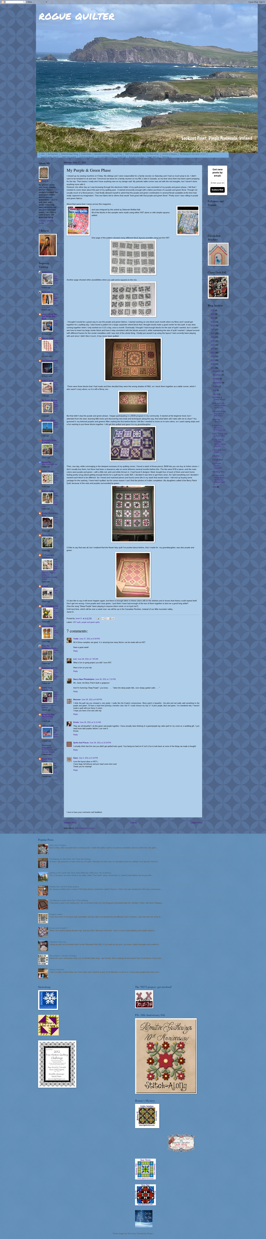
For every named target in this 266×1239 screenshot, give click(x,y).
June (215, 394)
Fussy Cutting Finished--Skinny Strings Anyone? (219, 443)
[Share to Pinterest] (113, 618)
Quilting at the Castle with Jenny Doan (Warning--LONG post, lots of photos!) (80, 873)
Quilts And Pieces (81, 743)
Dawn (75, 758)
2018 (213, 341)
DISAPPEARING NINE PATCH (56, 408)
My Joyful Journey (49, 400)
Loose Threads (48, 471)
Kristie (76, 722)
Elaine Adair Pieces (47, 760)
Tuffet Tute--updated (132, 154)
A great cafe (56, 590)
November (217, 375)
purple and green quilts (91, 622)
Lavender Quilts (48, 420)
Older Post (196, 822)
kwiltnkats (46, 292)
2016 (213, 349)
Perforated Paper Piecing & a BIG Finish (219, 413)
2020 (213, 333)
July (215, 390)
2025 (213, 314)
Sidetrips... (56, 651)
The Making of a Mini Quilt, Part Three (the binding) (70, 859)
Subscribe (217, 189)
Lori (75, 659)
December (217, 371)
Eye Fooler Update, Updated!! (217, 466)
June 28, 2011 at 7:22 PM (105, 679)
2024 (213, 318)
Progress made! (55, 914)
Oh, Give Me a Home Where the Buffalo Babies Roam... (219, 478)
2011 (213, 368)
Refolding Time (218, 472)
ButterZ (45, 586)
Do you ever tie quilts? (58, 928)
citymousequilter (49, 626)
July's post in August (57, 845)
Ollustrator (132, 1233)
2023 (213, 322)
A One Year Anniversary (56, 279)
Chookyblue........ (49, 535)
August (216, 386)
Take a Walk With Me (49, 464)
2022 (213, 326)
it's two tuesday (56, 631)
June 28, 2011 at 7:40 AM (88, 659)
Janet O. (45, 181)
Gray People (46, 719)
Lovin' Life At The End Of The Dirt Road (49, 316)
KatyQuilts (46, 462)
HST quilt (76, 622)
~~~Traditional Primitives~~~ (48, 556)
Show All (55, 779)
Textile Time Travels (47, 689)
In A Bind (215, 456)
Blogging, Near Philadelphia (48, 715)
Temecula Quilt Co (49, 668)
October (216, 379)
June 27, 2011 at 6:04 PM (89, 639)
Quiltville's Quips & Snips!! (49, 441)
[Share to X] (108, 618)
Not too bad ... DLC (55, 767)
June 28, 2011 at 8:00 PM (91, 699)
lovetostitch (47, 272)
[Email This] (102, 618)
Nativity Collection (56, 970)
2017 (213, 345)
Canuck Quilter (48, 338)
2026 (213, 310)
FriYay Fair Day (56, 520)
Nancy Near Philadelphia (83, 679)
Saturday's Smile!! (56, 426)
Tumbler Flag (117, 154)
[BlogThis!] (105, 618)
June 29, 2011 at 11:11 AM (90, 722)
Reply (75, 651)
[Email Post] (98, 618)
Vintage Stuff (217, 460)
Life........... (56, 539)
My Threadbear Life (50, 606)
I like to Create (48, 726)
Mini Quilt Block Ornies (150, 154)
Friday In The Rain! (56, 448)
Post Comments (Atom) (84, 828)
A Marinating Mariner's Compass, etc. (219, 428)
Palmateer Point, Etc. (58, 942)
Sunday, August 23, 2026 (56, 367)
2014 (213, 356)
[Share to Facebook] (110, 618)
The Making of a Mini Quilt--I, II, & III (193, 154)
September (217, 383)
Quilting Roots (53, 154)
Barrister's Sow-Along (102, 154)
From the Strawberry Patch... (50, 647)
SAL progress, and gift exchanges (63, 956)
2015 (213, 353)
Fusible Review (86, 154)
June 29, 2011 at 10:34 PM (100, 743)
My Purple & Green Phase (218, 398)
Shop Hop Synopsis (217, 421)
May (215, 487)
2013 (213, 360)
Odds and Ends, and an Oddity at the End (219, 405)
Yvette (75, 639)
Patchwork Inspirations (47, 746)
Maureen (77, 699)
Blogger (150, 1233)
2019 (213, 337)
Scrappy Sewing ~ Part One (56, 613)
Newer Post (70, 822)
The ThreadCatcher (50, 361)
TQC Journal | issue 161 (56, 674)
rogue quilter (77, 15)
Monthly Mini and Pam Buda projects (64, 887)
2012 (213, 364)
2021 (213, 329)
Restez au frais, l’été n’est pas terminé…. (49, 751)
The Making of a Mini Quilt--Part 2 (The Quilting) (68, 900)
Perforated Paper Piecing (69, 154)
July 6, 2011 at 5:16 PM (88, 758)
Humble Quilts (48, 491)
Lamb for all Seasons (169, 154)
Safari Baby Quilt (56, 323)
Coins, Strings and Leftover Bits (219, 435)
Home (43, 154)
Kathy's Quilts (48, 381)
